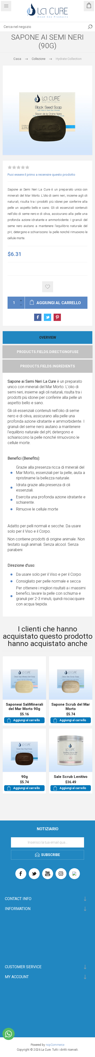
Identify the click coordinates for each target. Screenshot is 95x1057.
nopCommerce (55, 1045)
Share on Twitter (47, 317)
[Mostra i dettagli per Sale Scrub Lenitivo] (70, 750)
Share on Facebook (37, 317)
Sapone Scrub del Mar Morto (70, 706)
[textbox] (42, 27)
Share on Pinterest (57, 317)
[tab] (47, 337)
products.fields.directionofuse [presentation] (47, 352)
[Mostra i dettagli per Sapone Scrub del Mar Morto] (70, 678)
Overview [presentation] (47, 337)
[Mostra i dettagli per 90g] (24, 750)
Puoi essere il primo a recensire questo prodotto (41, 174)
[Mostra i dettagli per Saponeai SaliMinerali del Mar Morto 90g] (24, 678)
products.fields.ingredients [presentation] (47, 366)
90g (24, 777)
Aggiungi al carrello (26, 720)
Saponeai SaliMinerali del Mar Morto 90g (24, 706)
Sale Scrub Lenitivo (70, 777)
